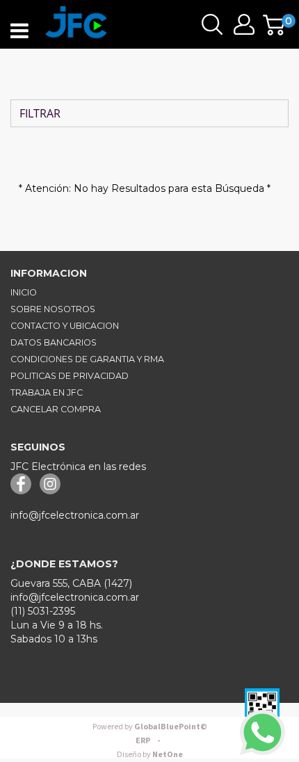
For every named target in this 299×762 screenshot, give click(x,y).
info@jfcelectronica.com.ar (74, 515)
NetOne (150, 755)
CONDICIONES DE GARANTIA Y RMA (87, 359)
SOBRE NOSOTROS (52, 309)
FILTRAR (38, 113)
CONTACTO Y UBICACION (64, 326)
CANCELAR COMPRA (55, 409)
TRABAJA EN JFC (46, 392)
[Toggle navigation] (19, 31)
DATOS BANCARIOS (53, 342)
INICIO (23, 292)
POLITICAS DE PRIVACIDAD (69, 376)
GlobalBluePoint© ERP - (149, 734)
